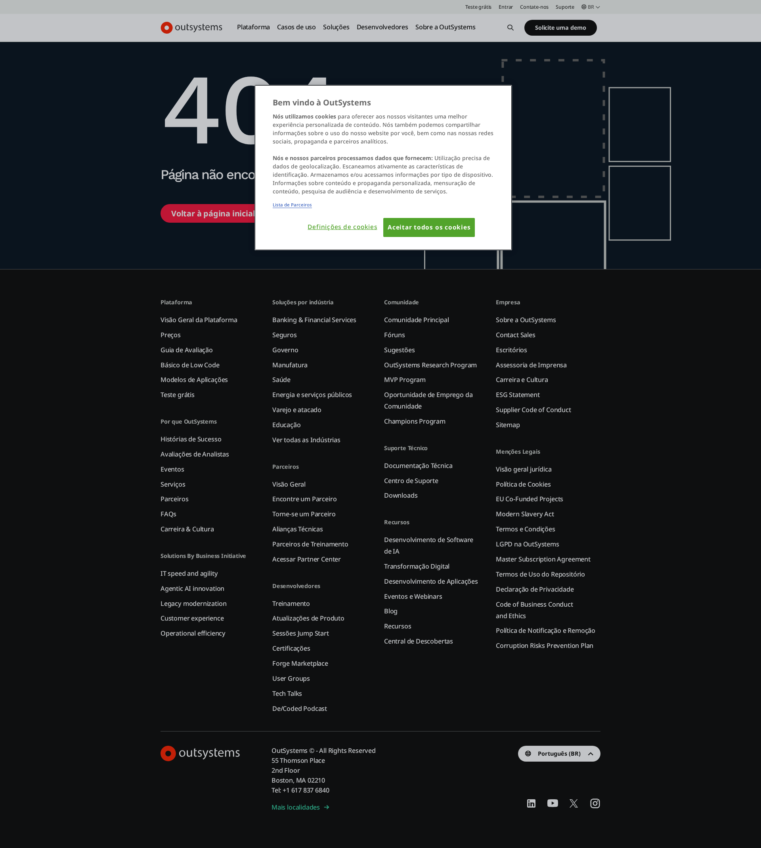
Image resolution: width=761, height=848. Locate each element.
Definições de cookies (342, 227)
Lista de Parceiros (292, 205)
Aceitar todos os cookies (429, 227)
